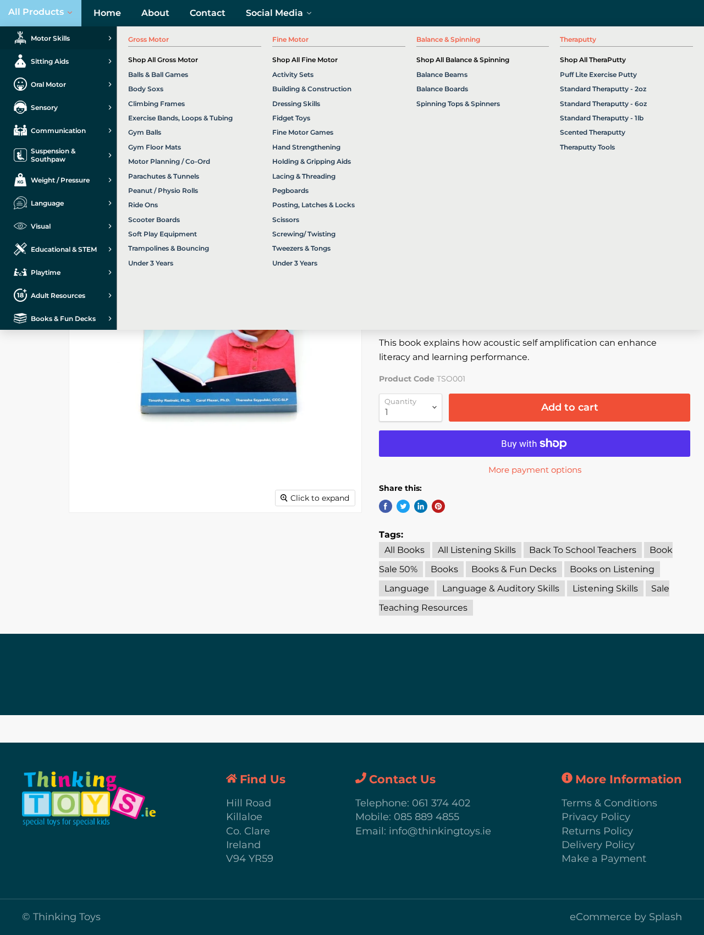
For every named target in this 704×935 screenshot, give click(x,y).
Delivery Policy (598, 845)
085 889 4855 (426, 817)
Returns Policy (597, 831)
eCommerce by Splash (626, 917)
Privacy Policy (596, 817)
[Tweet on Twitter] (403, 506)
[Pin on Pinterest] (438, 506)
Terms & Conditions (609, 803)
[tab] (58, 37)
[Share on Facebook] (385, 506)
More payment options (534, 469)
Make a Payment (604, 859)
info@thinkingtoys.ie (440, 831)
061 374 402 (441, 803)
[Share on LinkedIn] (420, 506)
